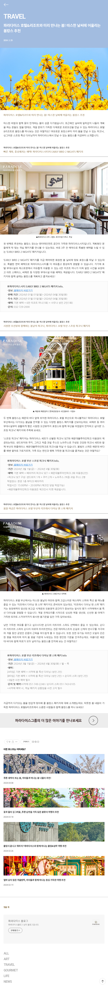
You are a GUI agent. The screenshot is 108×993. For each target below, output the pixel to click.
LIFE (6, 976)
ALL (6, 953)
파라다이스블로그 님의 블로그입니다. (23, 924)
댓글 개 (6, 907)
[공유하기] (13, 742)
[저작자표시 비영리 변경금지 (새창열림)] (35, 742)
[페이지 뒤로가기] (6, 5)
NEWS (8, 982)
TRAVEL (14, 16)
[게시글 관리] (16, 742)
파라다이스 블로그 (18, 920)
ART (6, 959)
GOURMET (11, 970)
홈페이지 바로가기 (23, 464)
